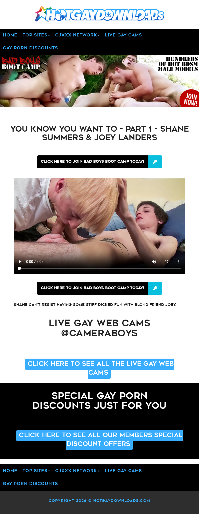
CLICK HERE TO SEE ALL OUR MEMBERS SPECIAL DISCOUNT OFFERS (100, 440)
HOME (10, 35)
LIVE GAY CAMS (123, 35)
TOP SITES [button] (35, 35)
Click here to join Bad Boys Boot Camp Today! (92, 162)
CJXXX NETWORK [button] (76, 35)
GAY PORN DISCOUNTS (30, 48)
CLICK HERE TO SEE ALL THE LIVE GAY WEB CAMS (101, 368)
